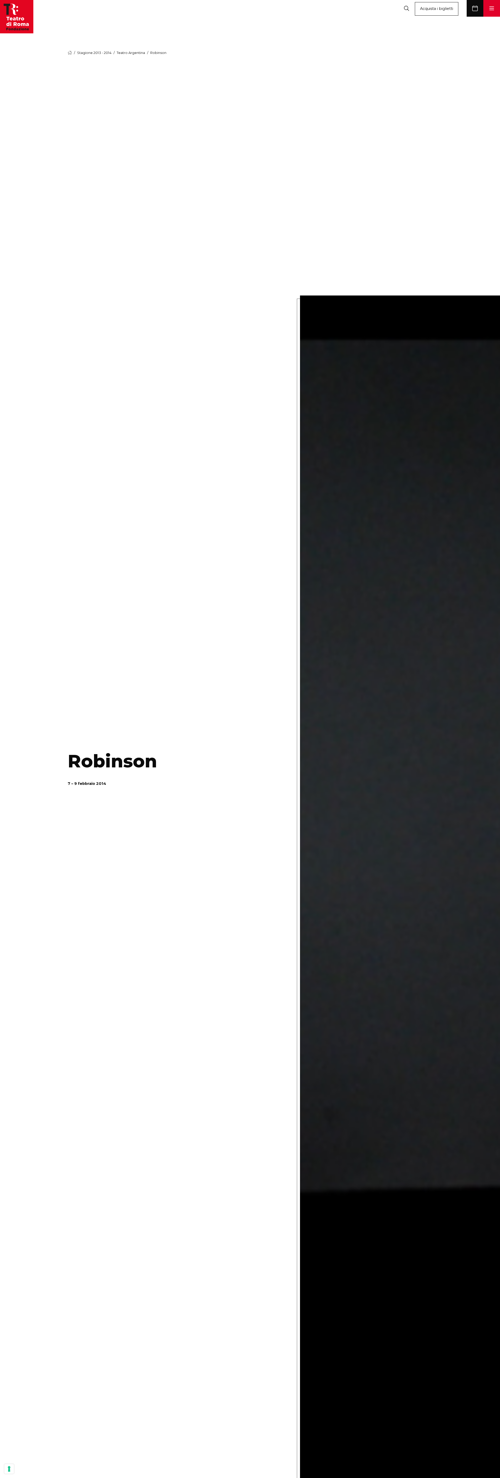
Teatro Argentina (131, 53)
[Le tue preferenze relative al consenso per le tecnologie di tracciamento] (9, 1469)
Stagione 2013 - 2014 (94, 53)
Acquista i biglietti (436, 8)
